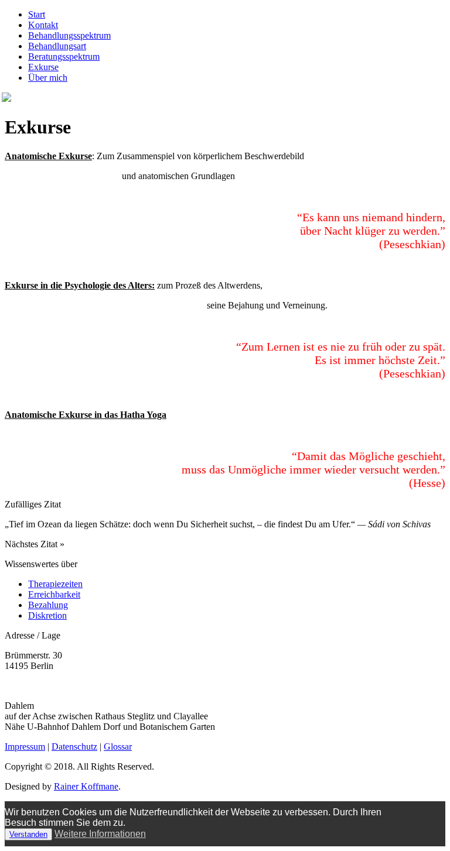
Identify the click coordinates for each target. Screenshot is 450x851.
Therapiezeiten (55, 584)
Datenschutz (74, 747)
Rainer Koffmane (86, 786)
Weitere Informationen (100, 834)
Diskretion (47, 615)
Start (36, 14)
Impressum (25, 747)
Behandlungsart (57, 46)
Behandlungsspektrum (69, 35)
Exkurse (43, 67)
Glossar (118, 747)
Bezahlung (48, 605)
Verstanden (28, 834)
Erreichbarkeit (54, 594)
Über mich (47, 78)
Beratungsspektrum (64, 56)
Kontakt (43, 25)
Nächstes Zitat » (34, 544)
